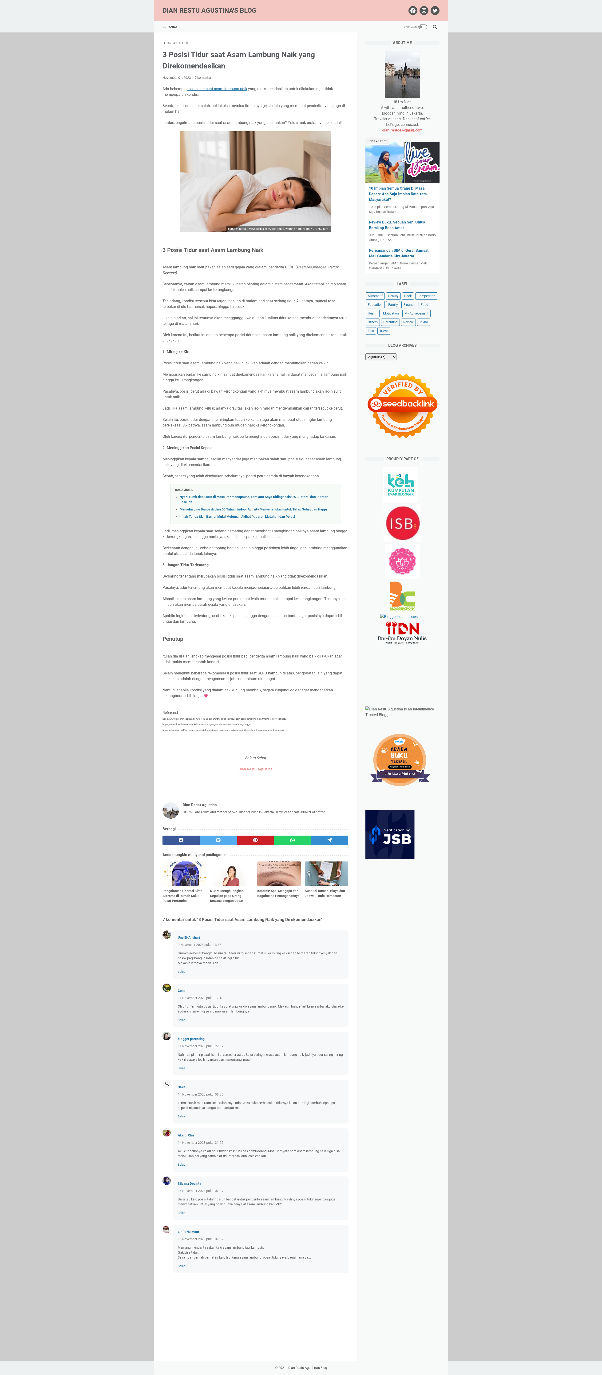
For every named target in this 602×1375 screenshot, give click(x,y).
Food (424, 305)
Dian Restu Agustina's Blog (209, 10)
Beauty (393, 296)
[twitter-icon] (434, 10)
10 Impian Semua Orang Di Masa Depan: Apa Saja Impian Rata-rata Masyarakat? (398, 194)
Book (408, 296)
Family (393, 305)
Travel (384, 331)
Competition (426, 296)
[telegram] (329, 840)
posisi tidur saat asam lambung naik (216, 89)
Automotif (375, 296)
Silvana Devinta (189, 1183)
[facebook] (181, 840)
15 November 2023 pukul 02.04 (200, 1191)
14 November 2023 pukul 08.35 (200, 1094)
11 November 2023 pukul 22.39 (200, 1046)
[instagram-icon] (423, 10)
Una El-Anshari (189, 937)
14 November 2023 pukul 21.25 (200, 1142)
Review (408, 322)
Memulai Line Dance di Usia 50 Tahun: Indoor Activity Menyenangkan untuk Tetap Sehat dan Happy (254, 509)
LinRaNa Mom (188, 1232)
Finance (409, 305)
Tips (371, 331)
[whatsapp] (292, 840)
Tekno (423, 322)
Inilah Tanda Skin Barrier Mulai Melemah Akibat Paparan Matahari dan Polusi (237, 517)
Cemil (182, 990)
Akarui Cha (186, 1135)
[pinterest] (255, 840)
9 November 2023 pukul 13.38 (200, 945)
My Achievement (416, 313)
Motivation (391, 313)
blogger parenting (191, 1039)
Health (372, 313)
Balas (181, 971)
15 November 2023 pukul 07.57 (200, 1239)
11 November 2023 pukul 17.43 (200, 998)
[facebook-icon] (412, 10)
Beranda (169, 27)
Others (373, 322)
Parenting (390, 322)
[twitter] (218, 840)
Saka (181, 1087)
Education (375, 305)
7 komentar (203, 78)
